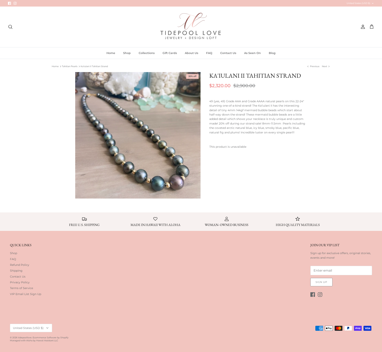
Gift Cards (170, 53)
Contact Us (228, 53)
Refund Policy (19, 265)
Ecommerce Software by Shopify (50, 337)
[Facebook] (9, 3)
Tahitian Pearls (69, 66)
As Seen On (252, 53)
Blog (272, 53)
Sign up (321, 282)
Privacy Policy (20, 282)
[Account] (362, 26)
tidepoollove (25, 337)
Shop (127, 53)
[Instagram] (15, 3)
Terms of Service (21, 288)
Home (110, 53)
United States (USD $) (358, 3)
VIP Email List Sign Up (25, 294)
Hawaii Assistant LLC (47, 340)
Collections (147, 53)
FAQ (209, 53)
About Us (191, 53)
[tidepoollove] (191, 27)
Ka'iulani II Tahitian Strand (94, 66)
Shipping (16, 270)
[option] (138, 135)
